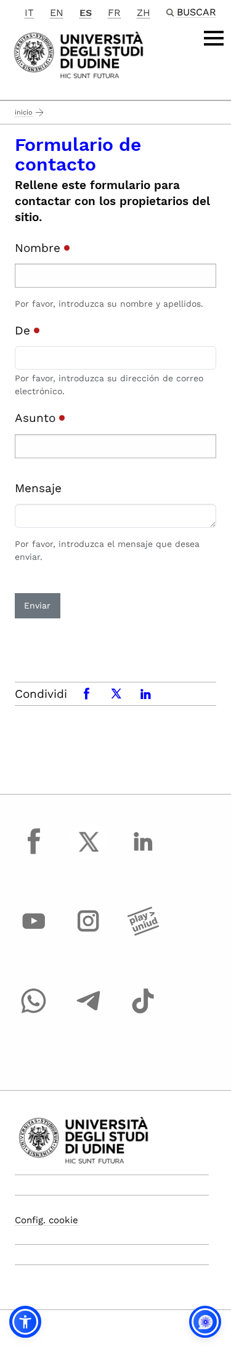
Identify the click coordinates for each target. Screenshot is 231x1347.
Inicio (24, 112)
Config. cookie (46, 1220)
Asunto (37, 418)
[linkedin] (143, 853)
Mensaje (38, 488)
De (24, 330)
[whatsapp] (34, 1012)
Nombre (39, 248)
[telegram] (89, 1012)
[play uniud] (143, 932)
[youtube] (34, 932)
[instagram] (89, 932)
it (29, 12)
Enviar (37, 605)
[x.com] (89, 853)
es (85, 12)
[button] (25, 1322)
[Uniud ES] (78, 54)
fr (114, 12)
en (56, 12)
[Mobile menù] (214, 38)
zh (143, 12)
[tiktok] (143, 1012)
